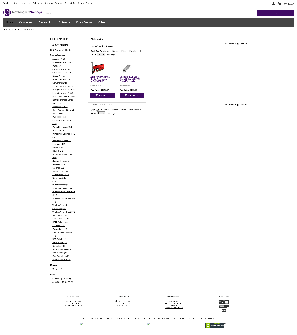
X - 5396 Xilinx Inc (60, 45)
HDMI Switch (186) (60, 222)
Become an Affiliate (73, 305)
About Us (26, 3)
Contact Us (70, 3)
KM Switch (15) (58, 226)
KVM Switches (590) (60, 219)
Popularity (134, 51)
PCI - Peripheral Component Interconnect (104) (62, 120)
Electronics (46, 22)
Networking (29, 29)
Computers (26, 22)
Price (123, 51)
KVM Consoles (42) (60, 256)
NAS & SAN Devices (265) (63, 96)
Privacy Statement (173, 303)
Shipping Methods (123, 301)
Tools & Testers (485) (61, 171)
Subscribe (37, 3)
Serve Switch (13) (59, 243)
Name (115, 51)
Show (93, 55)
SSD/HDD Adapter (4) (61, 249)
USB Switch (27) (59, 239)
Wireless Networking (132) (63, 212)
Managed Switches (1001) (63, 90)
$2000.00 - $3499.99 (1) (62, 282)
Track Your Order (11, 3)
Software (64, 22)
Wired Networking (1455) (62, 188)
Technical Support (73, 303)
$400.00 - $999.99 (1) (61, 279)
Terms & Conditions (174, 308)
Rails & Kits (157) (59, 147)
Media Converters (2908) (62, 93)
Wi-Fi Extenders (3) (60, 185)
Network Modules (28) (61, 260)
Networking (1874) (60, 107)
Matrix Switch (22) (59, 253)
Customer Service (53, 3)
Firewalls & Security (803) (63, 86)
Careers (173, 305)
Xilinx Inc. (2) (57, 269)
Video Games (84, 22)
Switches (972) (58, 168)
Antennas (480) (58, 59)
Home (9, 22)
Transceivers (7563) (60, 175)
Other (101, 22)
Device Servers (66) (60, 76)
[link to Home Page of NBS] (22, 16)
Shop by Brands (85, 3)
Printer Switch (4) (59, 229)
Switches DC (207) (60, 215)
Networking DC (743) (61, 246)
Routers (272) (58, 151)
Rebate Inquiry (123, 305)
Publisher (104, 51)
